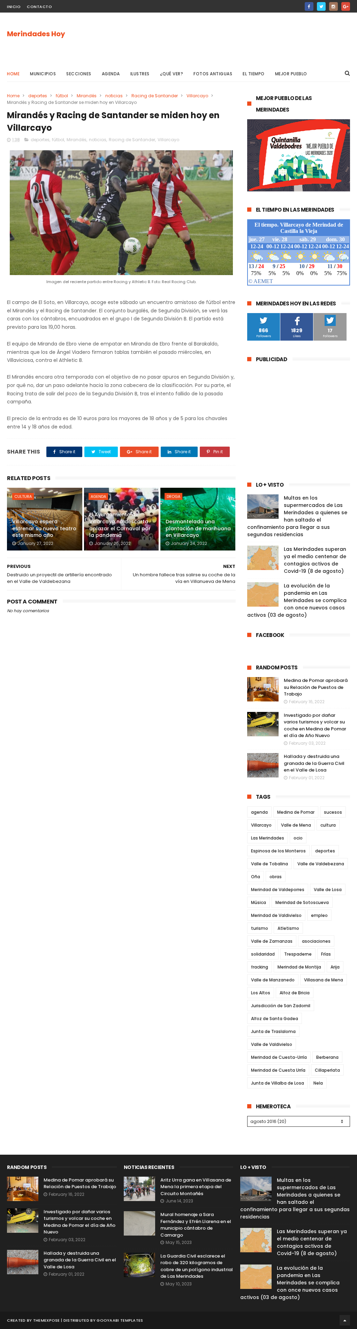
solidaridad (263, 954)
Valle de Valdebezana (320, 864)
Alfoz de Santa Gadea (274, 1019)
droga (173, 496)
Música (258, 902)
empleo (319, 915)
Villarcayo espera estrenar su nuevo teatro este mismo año (44, 528)
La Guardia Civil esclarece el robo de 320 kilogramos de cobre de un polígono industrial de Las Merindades (196, 1266)
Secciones (78, 74)
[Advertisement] (223, 38)
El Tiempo (254, 74)
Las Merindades (267, 838)
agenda (98, 496)
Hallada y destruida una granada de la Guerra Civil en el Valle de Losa (314, 763)
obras (275, 877)
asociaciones (316, 941)
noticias (114, 96)
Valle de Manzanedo (273, 980)
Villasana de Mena (323, 980)
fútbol (62, 96)
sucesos (333, 812)
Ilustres (140, 74)
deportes (37, 96)
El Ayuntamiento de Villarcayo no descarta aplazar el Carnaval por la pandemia (120, 525)
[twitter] (321, 6)
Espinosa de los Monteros (278, 851)
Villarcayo (197, 96)
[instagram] (333, 6)
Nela (318, 1083)
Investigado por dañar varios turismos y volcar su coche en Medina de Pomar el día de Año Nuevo (315, 725)
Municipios (43, 74)
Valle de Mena (296, 825)
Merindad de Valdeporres (277, 890)
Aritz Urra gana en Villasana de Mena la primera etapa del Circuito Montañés (195, 1187)
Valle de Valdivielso (271, 1044)
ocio (298, 838)
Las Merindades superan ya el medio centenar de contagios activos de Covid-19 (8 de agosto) (315, 560)
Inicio (14, 6)
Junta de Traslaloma (273, 1031)
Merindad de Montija (299, 967)
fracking (259, 967)
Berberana (327, 1057)
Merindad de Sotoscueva (302, 902)
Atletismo (288, 928)
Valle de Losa (328, 890)
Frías (326, 954)
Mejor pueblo (291, 74)
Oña (255, 877)
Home (13, 74)
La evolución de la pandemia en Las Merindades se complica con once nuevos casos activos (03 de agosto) (297, 600)
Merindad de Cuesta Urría (278, 1070)
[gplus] (345, 6)
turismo (259, 928)
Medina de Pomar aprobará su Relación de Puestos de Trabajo (316, 687)
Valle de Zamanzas (272, 941)
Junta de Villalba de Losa (277, 1083)
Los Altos (260, 993)
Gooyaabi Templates (120, 1320)
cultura (23, 496)
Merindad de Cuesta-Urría (279, 1057)
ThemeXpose (46, 1320)
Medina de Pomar (295, 812)
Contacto (39, 6)
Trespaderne (298, 954)
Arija (335, 967)
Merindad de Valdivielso (276, 915)
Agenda (111, 74)
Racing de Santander (154, 96)
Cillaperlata (327, 1070)
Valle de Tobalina (269, 864)
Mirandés (87, 96)
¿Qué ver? (171, 74)
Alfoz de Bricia (295, 993)
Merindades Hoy (36, 34)
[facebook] (309, 6)
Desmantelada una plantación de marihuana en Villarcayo (198, 528)
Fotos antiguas (212, 74)
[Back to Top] (345, 1320)
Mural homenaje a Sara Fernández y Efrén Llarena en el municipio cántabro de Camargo (195, 1224)
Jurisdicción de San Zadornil (280, 1006)
